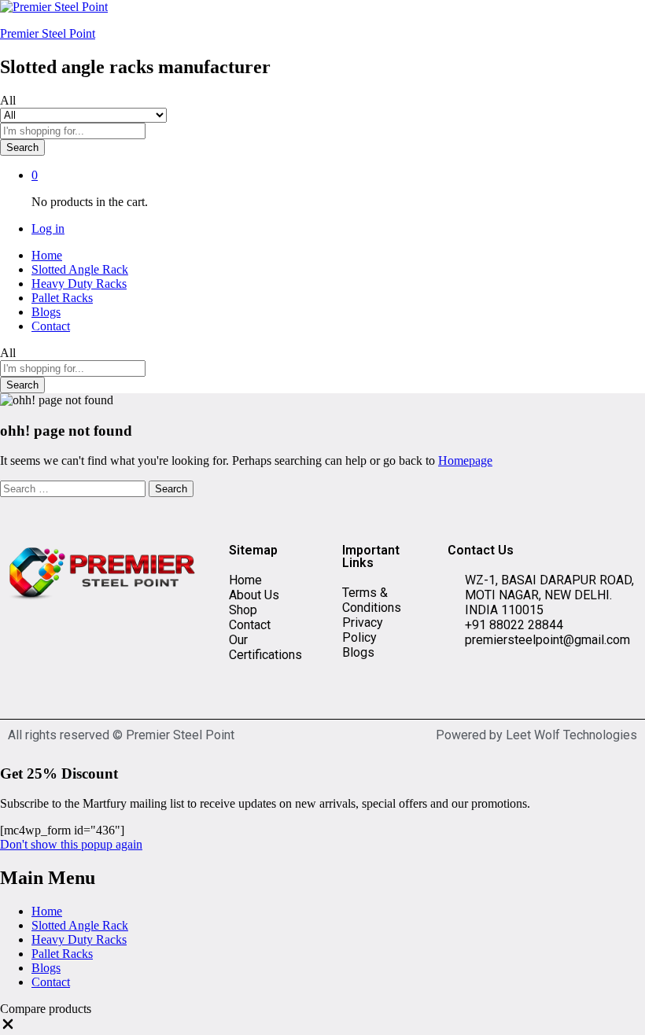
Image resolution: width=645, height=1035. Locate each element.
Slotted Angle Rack (79, 269)
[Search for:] (74, 488)
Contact (50, 326)
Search (22, 147)
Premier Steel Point (47, 33)
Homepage (465, 460)
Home (46, 255)
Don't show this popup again (71, 844)
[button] (8, 1027)
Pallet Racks (62, 297)
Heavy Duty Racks (79, 283)
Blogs (46, 312)
